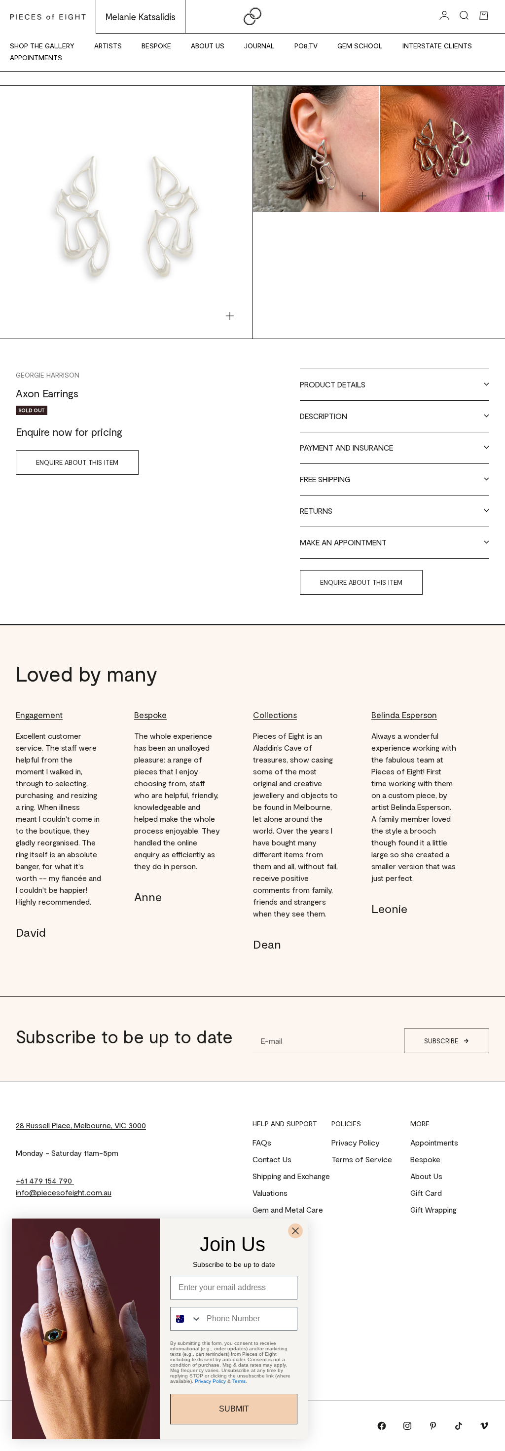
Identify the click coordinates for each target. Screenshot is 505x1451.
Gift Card (426, 1192)
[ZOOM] (230, 316)
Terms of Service (361, 1159)
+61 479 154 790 (45, 1180)
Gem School (360, 45)
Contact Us (271, 1159)
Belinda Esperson (404, 715)
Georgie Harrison (47, 375)
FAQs (261, 1142)
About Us (207, 45)
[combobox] (186, 1318)
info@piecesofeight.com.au (63, 1192)
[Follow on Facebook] (382, 1426)
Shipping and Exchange (291, 1176)
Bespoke (156, 45)
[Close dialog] (295, 1230)
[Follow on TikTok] (459, 1426)
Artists (108, 45)
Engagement (39, 715)
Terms (239, 1381)
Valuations (270, 1192)
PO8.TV (306, 45)
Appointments (36, 57)
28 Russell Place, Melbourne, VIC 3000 (81, 1125)
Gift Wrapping (433, 1209)
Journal (259, 45)
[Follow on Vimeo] (484, 1426)
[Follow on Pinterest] (433, 1426)
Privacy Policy (355, 1142)
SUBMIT (234, 1409)
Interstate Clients (437, 45)
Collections (275, 715)
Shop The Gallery (42, 45)
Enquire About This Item (77, 462)
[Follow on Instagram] (407, 1426)
